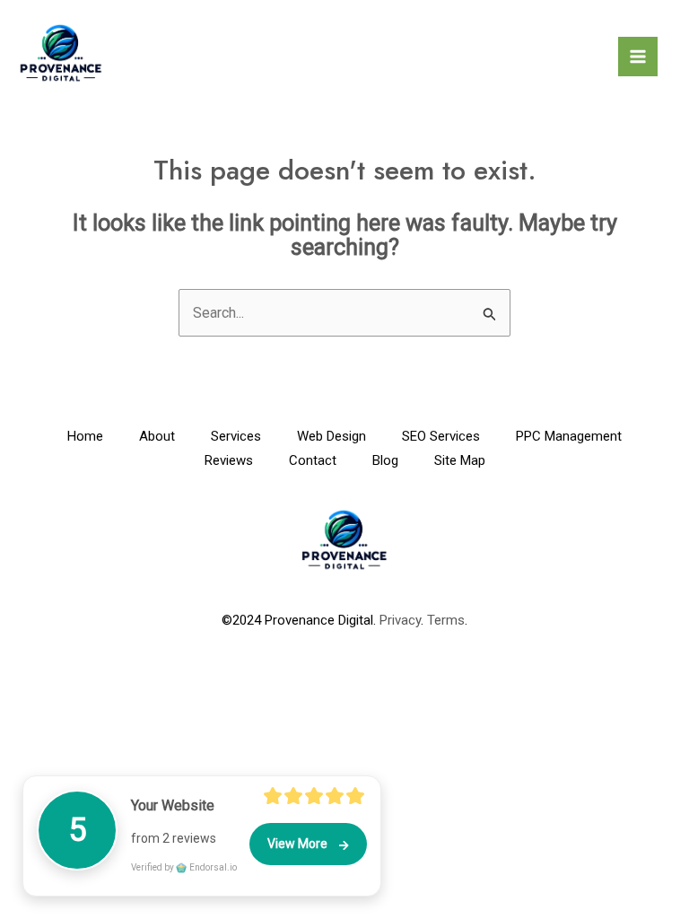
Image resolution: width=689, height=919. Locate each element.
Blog (385, 460)
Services (236, 436)
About (157, 436)
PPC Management (569, 436)
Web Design (331, 436)
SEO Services (441, 436)
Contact (312, 460)
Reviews (229, 460)
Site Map (459, 460)
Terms (446, 620)
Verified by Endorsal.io (184, 867)
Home (85, 436)
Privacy (400, 620)
